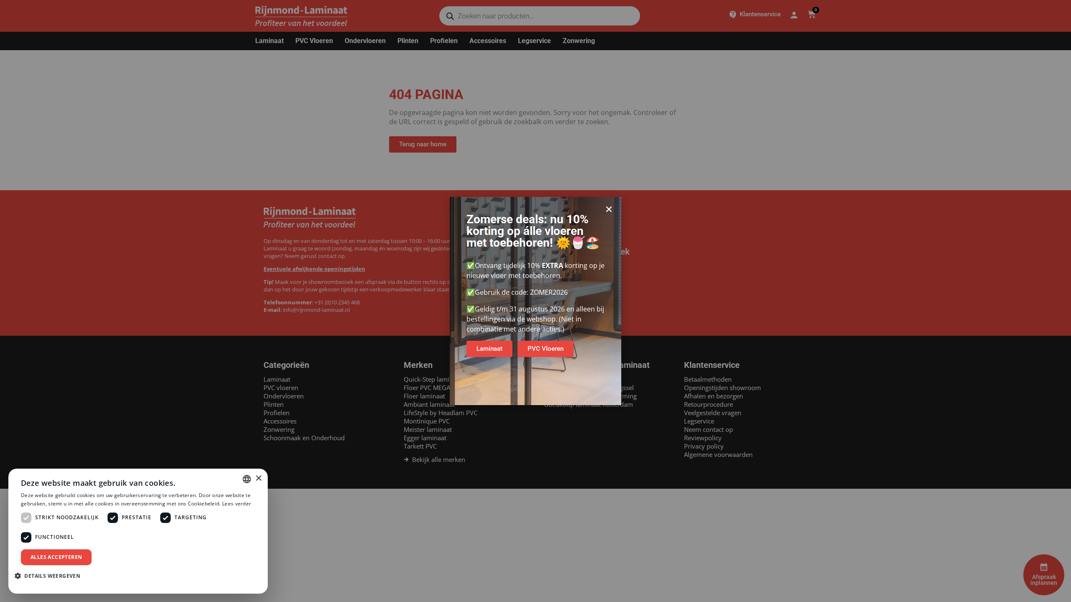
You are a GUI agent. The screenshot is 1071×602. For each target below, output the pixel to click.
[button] (609, 209)
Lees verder (236, 503)
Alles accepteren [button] (56, 557)
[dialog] (138, 531)
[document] (535, 301)
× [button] (258, 478)
